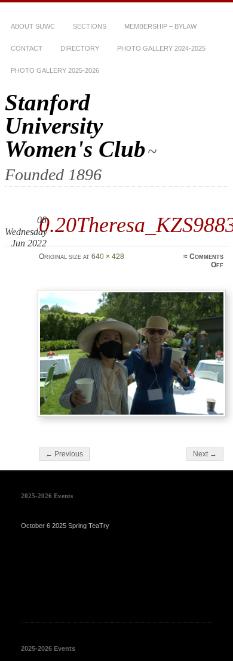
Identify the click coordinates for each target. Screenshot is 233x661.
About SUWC (33, 26)
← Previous (64, 454)
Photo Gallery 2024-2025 (161, 48)
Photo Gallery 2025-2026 (55, 70)
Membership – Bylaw (160, 26)
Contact (26, 48)
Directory (79, 48)
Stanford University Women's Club (75, 125)
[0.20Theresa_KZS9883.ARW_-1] (131, 353)
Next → (205, 454)
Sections (89, 26)
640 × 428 (107, 256)
